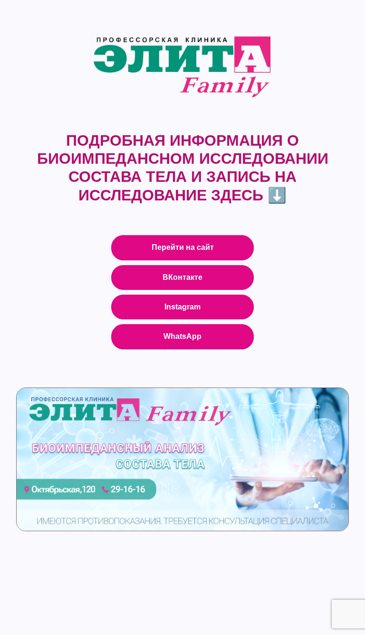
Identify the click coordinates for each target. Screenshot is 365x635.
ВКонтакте (182, 277)
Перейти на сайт (183, 247)
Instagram (182, 307)
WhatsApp (182, 336)
